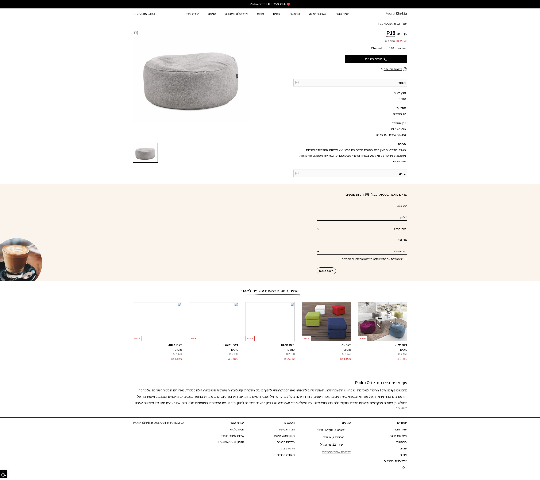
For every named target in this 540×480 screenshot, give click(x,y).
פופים (277, 13)
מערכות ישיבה (317, 13)
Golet (227, 345)
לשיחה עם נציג (373, 59)
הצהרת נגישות (286, 429)
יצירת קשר (192, 13)
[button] (3, 474)
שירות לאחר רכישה (232, 435)
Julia (171, 345)
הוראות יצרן (287, 448)
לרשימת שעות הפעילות (336, 452)
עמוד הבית (342, 13)
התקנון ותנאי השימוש (375, 259)
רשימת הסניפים (393, 69)
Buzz (397, 345)
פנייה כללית (237, 429)
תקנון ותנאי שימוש (284, 435)
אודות (260, 13)
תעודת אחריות (285, 454)
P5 (342, 345)
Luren (283, 345)
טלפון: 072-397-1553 (230, 442)
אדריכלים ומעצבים (236, 13)
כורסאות (295, 13)
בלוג (404, 467)
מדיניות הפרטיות (350, 259)
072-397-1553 (145, 13)
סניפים (212, 13)
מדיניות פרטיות (285, 442)
